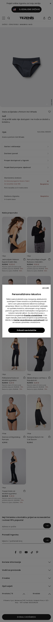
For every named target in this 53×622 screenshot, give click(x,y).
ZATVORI (45, 288)
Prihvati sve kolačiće (26, 330)
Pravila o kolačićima (33, 315)
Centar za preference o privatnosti (29, 320)
